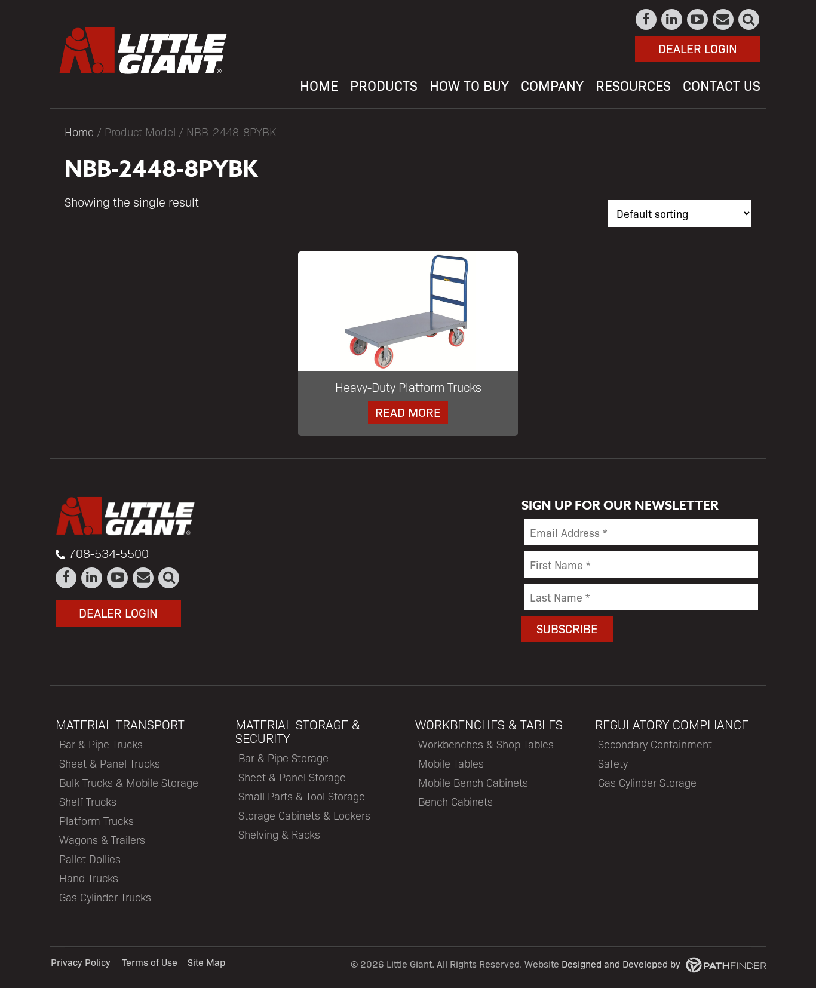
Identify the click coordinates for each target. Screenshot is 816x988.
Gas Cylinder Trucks (105, 897)
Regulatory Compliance (671, 724)
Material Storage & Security (297, 731)
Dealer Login (697, 48)
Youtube (698, 19)
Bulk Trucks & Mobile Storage (128, 782)
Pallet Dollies (90, 859)
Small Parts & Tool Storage (301, 796)
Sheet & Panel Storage (292, 777)
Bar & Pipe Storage (283, 758)
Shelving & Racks (279, 834)
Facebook (647, 19)
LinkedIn (672, 19)
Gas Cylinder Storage (647, 782)
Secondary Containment (655, 744)
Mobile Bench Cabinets (473, 782)
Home (79, 131)
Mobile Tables (451, 763)
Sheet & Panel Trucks (109, 763)
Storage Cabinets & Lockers (304, 815)
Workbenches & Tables (489, 724)
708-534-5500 (109, 553)
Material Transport (120, 724)
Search (749, 19)
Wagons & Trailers (102, 839)
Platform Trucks (96, 820)
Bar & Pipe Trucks (101, 744)
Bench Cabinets (455, 801)
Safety (613, 763)
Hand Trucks (88, 878)
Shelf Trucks (87, 801)
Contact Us (724, 19)
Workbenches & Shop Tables (486, 744)
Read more (408, 412)
